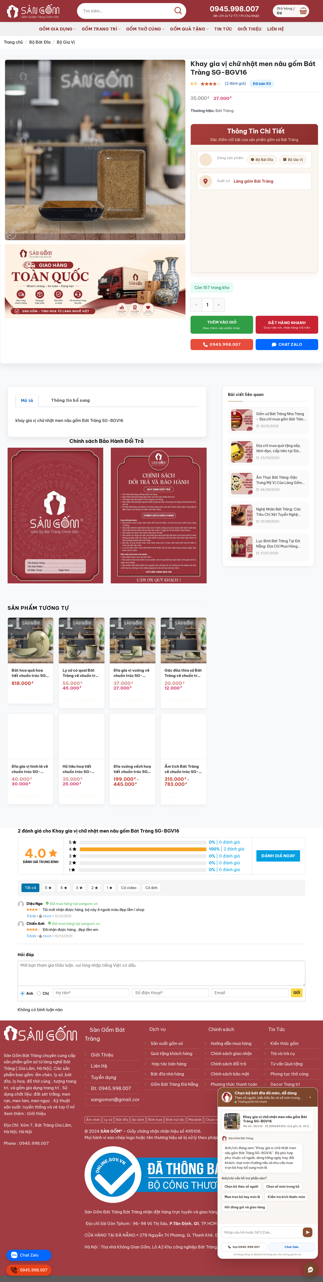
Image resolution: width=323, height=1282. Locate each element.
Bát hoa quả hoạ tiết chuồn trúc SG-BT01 (30, 673)
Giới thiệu (37, 1113)
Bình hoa (155, 1120)
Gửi (296, 992)
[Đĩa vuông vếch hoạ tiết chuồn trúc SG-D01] (132, 736)
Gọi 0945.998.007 (246, 1247)
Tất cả (30, 888)
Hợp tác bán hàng (169, 1063)
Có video (129, 888)
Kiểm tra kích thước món (286, 1197)
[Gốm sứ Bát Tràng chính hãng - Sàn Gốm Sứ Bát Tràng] (31, 11)
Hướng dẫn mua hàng (231, 1043)
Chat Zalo (292, 1247)
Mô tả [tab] (27, 400)
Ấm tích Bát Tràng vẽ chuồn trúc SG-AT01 (182, 769)
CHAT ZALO (290, 344)
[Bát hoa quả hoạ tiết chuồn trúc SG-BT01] (30, 640)
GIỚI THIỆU (250, 29)
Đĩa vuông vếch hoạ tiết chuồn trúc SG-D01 (132, 769)
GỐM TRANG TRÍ (99, 29)
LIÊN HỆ (275, 29)
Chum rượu (213, 1120)
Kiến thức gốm (285, 1043)
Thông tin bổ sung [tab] (70, 400)
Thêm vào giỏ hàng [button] (27, 696)
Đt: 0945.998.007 (111, 1088)
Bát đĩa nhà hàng (167, 1073)
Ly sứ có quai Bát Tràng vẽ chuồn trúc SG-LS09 (81, 673)
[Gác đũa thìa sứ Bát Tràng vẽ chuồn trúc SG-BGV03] (183, 640)
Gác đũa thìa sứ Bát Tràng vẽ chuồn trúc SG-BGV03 (183, 673)
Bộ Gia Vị (66, 42)
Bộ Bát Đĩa (39, 42)
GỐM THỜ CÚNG (143, 29)
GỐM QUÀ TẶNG (187, 29)
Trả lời (31, 916)
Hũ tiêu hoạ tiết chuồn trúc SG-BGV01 (77, 769)
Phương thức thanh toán (234, 1084)
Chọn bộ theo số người (241, 1186)
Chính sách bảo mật (230, 1073)
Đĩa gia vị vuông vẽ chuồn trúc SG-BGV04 (131, 673)
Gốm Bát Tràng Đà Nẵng (174, 1084)
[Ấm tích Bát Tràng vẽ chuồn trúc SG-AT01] (183, 736)
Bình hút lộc (175, 1120)
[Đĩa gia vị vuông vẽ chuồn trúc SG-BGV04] (132, 640)
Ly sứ (108, 1120)
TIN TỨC (223, 29)
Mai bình (195, 1120)
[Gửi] (307, 1232)
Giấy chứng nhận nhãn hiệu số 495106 (164, 1131)
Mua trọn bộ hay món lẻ (242, 1197)
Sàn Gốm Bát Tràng (22, 1055)
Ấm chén (93, 1120)
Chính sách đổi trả (228, 1063)
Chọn (118, 797)
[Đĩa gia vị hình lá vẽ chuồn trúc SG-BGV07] (30, 736)
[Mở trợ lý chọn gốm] (310, 1269)
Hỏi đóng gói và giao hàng (245, 1207)
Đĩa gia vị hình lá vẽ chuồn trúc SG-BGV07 (30, 769)
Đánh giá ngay (278, 855)
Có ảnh (151, 888)
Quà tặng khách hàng (171, 1053)
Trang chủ (13, 42)
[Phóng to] (11, 234)
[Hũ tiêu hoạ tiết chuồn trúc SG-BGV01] (81, 736)
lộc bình (138, 1120)
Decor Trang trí (285, 1084)
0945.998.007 (234, 9)
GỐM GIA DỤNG (56, 29)
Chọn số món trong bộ (283, 1186)
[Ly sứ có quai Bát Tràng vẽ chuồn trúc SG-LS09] (81, 640)
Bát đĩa (122, 1120)
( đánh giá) (235, 83)
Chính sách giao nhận (231, 1053)
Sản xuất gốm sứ (167, 1043)
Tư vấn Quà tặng (288, 1063)
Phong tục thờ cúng (289, 1073)
